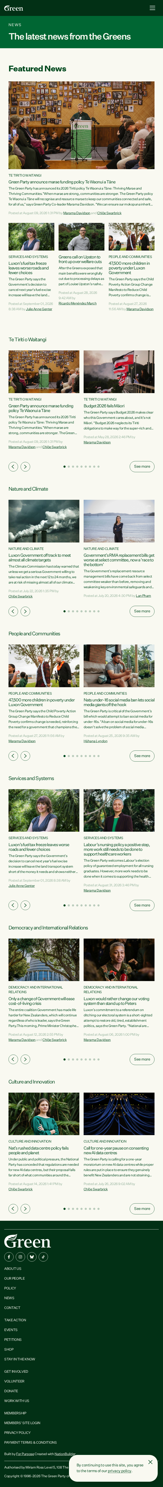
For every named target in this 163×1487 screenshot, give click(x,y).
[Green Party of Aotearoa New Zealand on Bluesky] (32, 1257)
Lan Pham (143, 596)
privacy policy (119, 1471)
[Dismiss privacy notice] (150, 1462)
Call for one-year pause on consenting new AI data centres (116, 1150)
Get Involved (16, 1372)
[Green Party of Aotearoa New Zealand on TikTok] (43, 1257)
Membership (15, 1413)
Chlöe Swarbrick (109, 213)
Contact (12, 1308)
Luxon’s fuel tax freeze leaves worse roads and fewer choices (28, 268)
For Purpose (25, 1454)
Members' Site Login (22, 1423)
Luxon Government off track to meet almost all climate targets (39, 557)
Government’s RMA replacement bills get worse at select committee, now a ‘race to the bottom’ (119, 560)
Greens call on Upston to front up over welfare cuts (80, 259)
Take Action (15, 1320)
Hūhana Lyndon (95, 741)
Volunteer (14, 1381)
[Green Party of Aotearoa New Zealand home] (27, 1241)
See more (142, 467)
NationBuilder (65, 1454)
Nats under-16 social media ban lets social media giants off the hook (119, 702)
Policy (10, 1288)
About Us (12, 1269)
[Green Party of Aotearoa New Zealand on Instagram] (20, 1257)
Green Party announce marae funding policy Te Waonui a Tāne (61, 182)
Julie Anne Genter (39, 309)
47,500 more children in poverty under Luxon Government (129, 268)
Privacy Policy (17, 1433)
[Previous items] (13, 467)
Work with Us (16, 1401)
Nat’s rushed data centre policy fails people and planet (38, 1150)
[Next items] (25, 467)
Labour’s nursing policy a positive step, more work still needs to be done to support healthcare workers (117, 849)
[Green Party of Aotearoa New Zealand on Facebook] (9, 1257)
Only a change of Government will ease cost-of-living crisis (41, 1001)
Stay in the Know (19, 1359)
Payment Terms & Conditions (30, 1443)
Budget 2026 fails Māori (104, 406)
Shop (9, 1349)
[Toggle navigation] (152, 8)
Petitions (13, 1340)
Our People (14, 1278)
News (9, 1298)
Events (11, 1330)
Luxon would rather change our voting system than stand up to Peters (116, 1001)
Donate (11, 1391)
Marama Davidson (76, 213)
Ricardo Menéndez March (78, 303)
